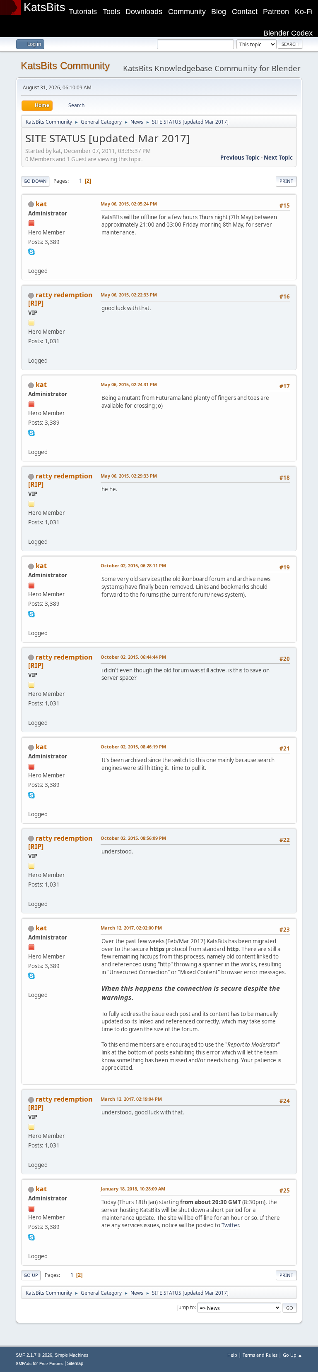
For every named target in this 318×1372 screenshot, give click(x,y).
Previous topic (240, 157)
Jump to (186, 1307)
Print (286, 181)
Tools (111, 11)
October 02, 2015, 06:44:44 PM (133, 657)
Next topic (278, 157)
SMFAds (23, 1363)
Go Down (35, 181)
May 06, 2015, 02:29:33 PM (129, 476)
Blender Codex (288, 33)
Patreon (276, 11)
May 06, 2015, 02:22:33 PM (129, 295)
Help (232, 1355)
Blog (218, 11)
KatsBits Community (65, 65)
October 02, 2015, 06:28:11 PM (133, 565)
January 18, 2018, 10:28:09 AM (133, 1189)
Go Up (31, 1275)
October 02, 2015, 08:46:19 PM (133, 746)
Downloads (143, 11)
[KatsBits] (31, 261)
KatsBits (44, 7)
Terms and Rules (260, 1355)
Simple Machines (72, 1355)
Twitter (230, 1225)
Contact (245, 11)
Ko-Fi (304, 11)
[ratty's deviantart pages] (31, 350)
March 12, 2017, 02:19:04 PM (131, 1099)
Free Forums (51, 1363)
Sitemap (75, 1363)
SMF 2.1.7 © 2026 (34, 1355)
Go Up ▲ (292, 1355)
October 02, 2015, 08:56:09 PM (133, 838)
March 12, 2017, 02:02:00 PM (131, 928)
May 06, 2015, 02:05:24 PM (129, 204)
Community (187, 11)
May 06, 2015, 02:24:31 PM (129, 384)
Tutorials (83, 11)
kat (41, 203)
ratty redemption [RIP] (60, 299)
